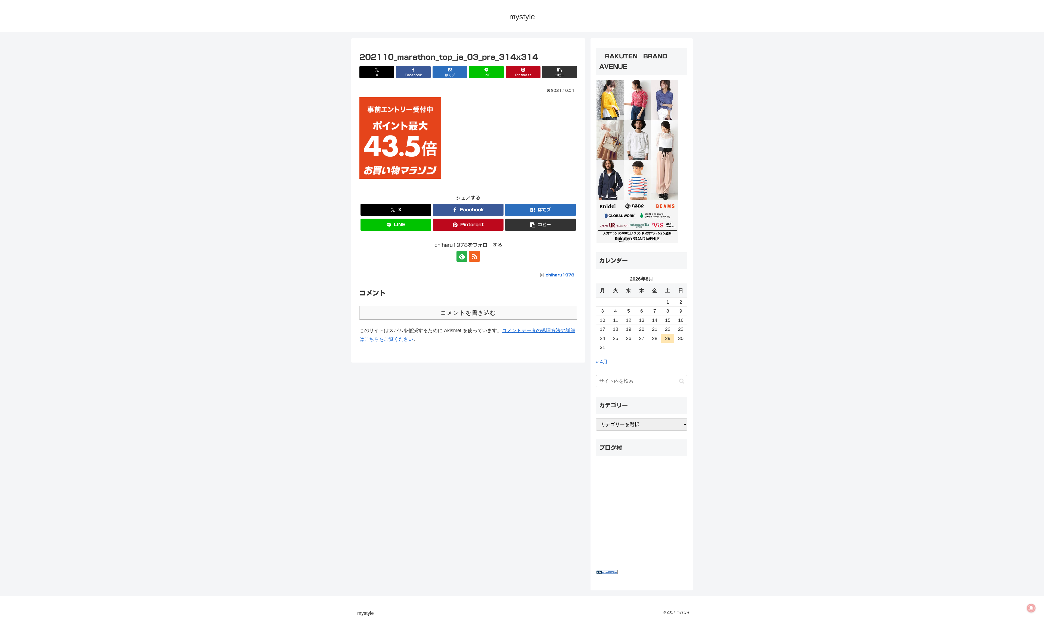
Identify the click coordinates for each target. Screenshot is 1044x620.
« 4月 (602, 361)
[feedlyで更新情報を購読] (461, 256)
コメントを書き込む (468, 312)
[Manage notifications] (1031, 608)
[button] (559, 72)
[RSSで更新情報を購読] (474, 256)
